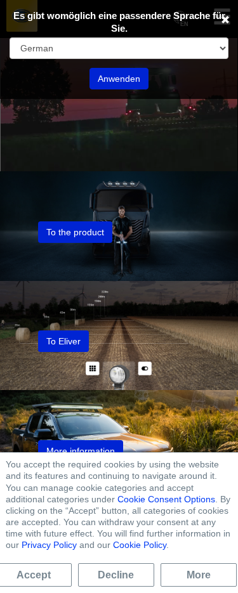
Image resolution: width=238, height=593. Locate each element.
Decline (116, 575)
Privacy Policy (49, 545)
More (199, 575)
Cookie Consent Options (166, 499)
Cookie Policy (139, 545)
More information (80, 451)
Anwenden (119, 79)
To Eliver (63, 341)
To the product (75, 232)
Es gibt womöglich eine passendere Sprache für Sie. (119, 22)
